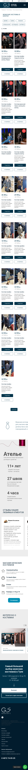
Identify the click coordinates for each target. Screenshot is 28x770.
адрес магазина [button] (22, 1)
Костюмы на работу (5, 735)
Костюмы (9, 9)
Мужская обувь (4, 741)
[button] (14, 600)
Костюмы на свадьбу (5, 733)
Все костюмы (4, 730)
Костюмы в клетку (17, 9)
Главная (3, 9)
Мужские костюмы (14, 5)
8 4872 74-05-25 (6, 1)
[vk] (2, 717)
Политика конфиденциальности (7, 751)
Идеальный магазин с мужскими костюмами (13, 650)
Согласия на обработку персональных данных (10, 753)
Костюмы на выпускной (6, 737)
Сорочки (3, 739)
